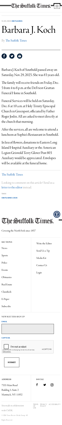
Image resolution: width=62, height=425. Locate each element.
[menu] (57, 6)
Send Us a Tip (43, 251)
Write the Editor (44, 243)
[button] (56, 214)
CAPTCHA (6, 338)
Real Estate (7, 284)
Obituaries (17, 21)
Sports (5, 255)
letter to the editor (12, 187)
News (4, 248)
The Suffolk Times (16, 41)
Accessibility (54, 404)
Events (5, 270)
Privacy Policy (43, 405)
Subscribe (6, 306)
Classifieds (6, 292)
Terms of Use (35, 406)
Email (4, 321)
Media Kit (41, 258)
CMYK (9, 410)
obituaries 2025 (10, 198)
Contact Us (41, 265)
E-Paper (5, 299)
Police (4, 263)
